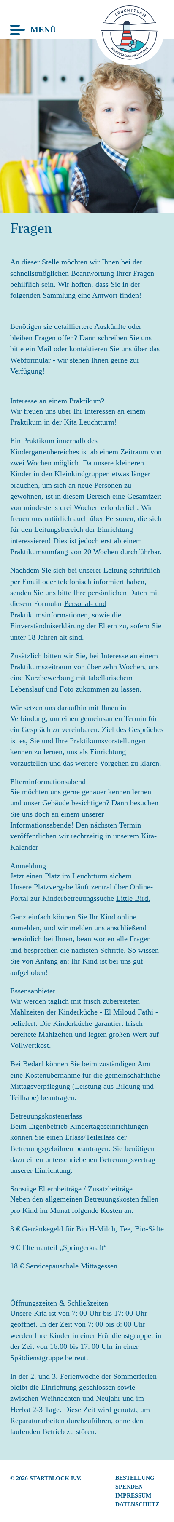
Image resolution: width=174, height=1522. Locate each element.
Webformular (30, 360)
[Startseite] (129, 57)
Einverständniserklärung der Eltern (63, 626)
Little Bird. (133, 898)
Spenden (129, 1486)
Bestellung (135, 1477)
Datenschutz (137, 1504)
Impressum (133, 1495)
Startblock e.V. (56, 1478)
